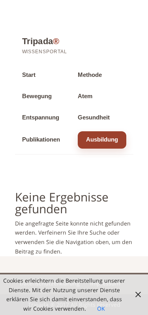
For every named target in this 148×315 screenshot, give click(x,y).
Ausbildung (102, 139)
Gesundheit (94, 117)
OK (101, 308)
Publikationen (41, 139)
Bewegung (37, 96)
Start (29, 75)
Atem (85, 96)
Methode (90, 75)
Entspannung (40, 117)
